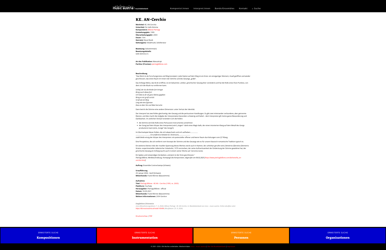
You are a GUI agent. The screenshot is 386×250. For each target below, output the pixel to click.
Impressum (231, 246)
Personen (241, 238)
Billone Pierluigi (154, 30)
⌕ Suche (256, 8)
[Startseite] (130, 8)
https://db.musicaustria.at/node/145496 (150, 208)
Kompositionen (48, 238)
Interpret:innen (201, 8)
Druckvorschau (141, 216)
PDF (150, 216)
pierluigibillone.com (159, 64)
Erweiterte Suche (48, 232)
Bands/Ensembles (225, 8)
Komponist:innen (179, 8)
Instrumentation (145, 238)
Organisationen (338, 238)
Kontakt (243, 8)
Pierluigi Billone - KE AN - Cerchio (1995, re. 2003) (159, 183)
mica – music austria (198, 246)
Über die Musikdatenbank (216, 246)
